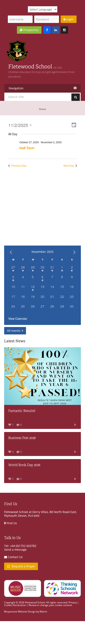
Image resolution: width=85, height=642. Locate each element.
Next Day (69, 165)
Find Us (11, 523)
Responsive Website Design (20, 611)
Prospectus (30, 30)
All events (14, 331)
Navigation (16, 88)
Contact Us (15, 557)
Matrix (43, 611)
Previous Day (18, 165)
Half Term (26, 148)
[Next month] (74, 252)
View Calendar (17, 318)
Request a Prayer (22, 566)
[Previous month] (10, 252)
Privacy (72, 602)
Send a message (15, 549)
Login (69, 19)
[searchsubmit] (75, 97)
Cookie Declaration (15, 605)
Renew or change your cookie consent (50, 605)
